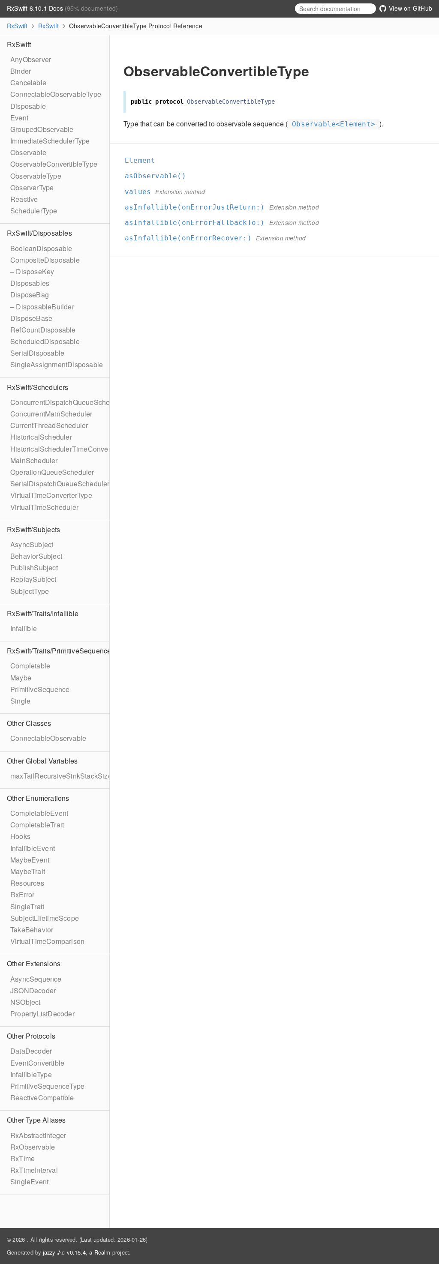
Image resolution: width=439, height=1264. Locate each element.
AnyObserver (30, 59)
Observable (28, 152)
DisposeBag (29, 295)
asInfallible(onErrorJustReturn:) (198, 207)
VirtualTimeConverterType (51, 495)
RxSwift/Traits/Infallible (42, 613)
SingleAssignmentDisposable (56, 364)
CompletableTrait (37, 825)
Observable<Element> (333, 124)
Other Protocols (31, 1036)
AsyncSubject (31, 544)
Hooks (20, 836)
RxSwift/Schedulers (38, 387)
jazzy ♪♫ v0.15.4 (64, 1252)
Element (143, 160)
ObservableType (35, 176)
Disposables (29, 283)
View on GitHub (409, 8)
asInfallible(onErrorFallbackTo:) (198, 223)
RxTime (22, 1158)
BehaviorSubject (36, 556)
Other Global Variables (42, 761)
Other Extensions (33, 963)
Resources (27, 883)
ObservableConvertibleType (53, 164)
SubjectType (29, 591)
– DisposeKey (32, 271)
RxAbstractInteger (38, 1135)
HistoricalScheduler (41, 437)
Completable (30, 666)
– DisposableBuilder (42, 307)
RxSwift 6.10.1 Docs (36, 8)
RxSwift (17, 25)
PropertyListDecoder (42, 1013)
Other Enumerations (38, 798)
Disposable (28, 106)
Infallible (23, 628)
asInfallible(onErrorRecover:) (192, 238)
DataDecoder (31, 1051)
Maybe (20, 678)
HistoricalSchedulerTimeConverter (64, 449)
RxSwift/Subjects (33, 529)
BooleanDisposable (41, 248)
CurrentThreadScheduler (49, 425)
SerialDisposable (37, 353)
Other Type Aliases (36, 1120)
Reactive (24, 199)
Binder (20, 71)
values (141, 192)
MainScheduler (34, 460)
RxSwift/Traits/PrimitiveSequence (59, 651)
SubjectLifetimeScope (44, 918)
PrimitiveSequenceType (47, 1086)
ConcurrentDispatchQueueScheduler (68, 402)
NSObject (25, 1002)
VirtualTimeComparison (47, 941)
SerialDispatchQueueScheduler (60, 483)
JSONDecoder (33, 990)
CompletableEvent (39, 813)
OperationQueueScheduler (52, 472)
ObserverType (32, 187)
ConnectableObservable (48, 738)
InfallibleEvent (32, 848)
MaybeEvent (29, 860)
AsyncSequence (36, 979)
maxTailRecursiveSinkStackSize (61, 776)
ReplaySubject (33, 579)
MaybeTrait (27, 871)
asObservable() (159, 176)
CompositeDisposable (45, 260)
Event (19, 118)
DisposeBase (31, 318)
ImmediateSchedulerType (50, 141)
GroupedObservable (41, 129)
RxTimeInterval (34, 1170)
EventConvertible (37, 1063)
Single (20, 701)
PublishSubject (34, 567)
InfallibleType (31, 1074)
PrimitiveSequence (39, 689)
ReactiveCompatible (42, 1097)
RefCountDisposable (43, 330)
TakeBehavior (31, 930)
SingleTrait (27, 906)
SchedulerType (33, 211)
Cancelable (28, 82)
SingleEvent (29, 1181)
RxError (22, 894)
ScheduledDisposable (45, 341)
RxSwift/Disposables (39, 233)
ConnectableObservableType (55, 94)
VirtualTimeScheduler (44, 507)
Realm (102, 1252)
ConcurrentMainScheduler (51, 414)
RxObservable (32, 1147)
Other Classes (29, 723)
